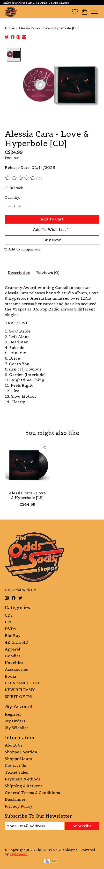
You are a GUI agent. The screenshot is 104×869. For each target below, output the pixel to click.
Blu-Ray (13, 635)
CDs (8, 615)
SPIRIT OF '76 (18, 696)
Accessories (16, 669)
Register (13, 714)
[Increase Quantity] (19, 206)
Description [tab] (19, 272)
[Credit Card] (47, 861)
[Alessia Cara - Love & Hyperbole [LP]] (27, 465)
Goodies (13, 655)
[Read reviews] (20, 178)
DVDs (10, 628)
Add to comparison (24, 249)
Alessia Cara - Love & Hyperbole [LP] (27, 495)
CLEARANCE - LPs (22, 682)
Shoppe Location (21, 751)
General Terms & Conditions (32, 792)
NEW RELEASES (20, 689)
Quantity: (12, 198)
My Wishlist (16, 727)
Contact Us (15, 765)
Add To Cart (52, 219)
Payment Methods (22, 779)
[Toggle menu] (94, 12)
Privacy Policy (18, 806)
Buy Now (52, 239)
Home (10, 28)
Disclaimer (15, 799)
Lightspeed (19, 854)
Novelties (14, 662)
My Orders (15, 720)
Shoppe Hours (18, 758)
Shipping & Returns (24, 785)
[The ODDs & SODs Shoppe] (11, 12)
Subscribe (82, 826)
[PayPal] (55, 861)
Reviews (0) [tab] (47, 272)
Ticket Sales (16, 772)
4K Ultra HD (16, 642)
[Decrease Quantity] (9, 206)
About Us (13, 745)
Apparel (12, 649)
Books (11, 676)
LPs (8, 622)
